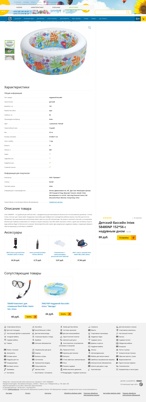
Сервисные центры (56, 202)
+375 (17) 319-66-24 (21, 14)
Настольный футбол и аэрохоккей (18, 333)
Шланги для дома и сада (99, 366)
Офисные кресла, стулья (127, 356)
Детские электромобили (71, 333)
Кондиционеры (12, 363)
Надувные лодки (96, 337)
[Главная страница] (6, 21)
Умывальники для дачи (43, 350)
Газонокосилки (124, 366)
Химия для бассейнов (70, 327)
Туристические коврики (127, 363)
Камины (38, 353)
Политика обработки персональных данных (28, 4)
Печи (65, 363)
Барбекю (38, 340)
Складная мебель (13, 337)
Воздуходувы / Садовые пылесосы (74, 373)
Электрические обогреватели (101, 363)
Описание (56, 7)
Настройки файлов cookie (111, 393)
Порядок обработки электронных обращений (131, 394)
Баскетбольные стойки (43, 330)
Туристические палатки (71, 337)
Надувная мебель (97, 346)
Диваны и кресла (97, 343)
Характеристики (37, 7)
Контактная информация (51, 2)
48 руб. (15, 316)
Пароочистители (69, 350)
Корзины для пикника (70, 353)
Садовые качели (124, 340)
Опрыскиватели (40, 366)
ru (139, 14)
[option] (21, 299)
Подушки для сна (13, 360)
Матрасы (66, 356)
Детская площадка (13, 330)
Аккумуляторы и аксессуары (128, 369)
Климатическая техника (127, 353)
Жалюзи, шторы (40, 356)
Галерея (19, 7)
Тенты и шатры (124, 350)
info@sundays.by (13, 389)
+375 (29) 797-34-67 (21, 12)
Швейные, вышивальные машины (103, 360)
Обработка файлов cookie (51, 4)
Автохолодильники (97, 353)
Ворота (93, 330)
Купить (29, 317)
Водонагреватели (125, 360)
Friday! (139, 381)
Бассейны (38, 327)
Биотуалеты (11, 353)
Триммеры (10, 369)
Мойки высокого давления (72, 369)
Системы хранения (69, 330)
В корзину (124, 237)
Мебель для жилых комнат (100, 356)
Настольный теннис (126, 333)
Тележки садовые (69, 366)
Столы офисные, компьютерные (74, 360)
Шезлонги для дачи (69, 340)
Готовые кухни (12, 356)
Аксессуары (73, 7)
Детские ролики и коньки (127, 327)
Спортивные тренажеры (99, 333)
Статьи (40, 2)
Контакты (48, 393)
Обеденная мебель (125, 343)
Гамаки (9, 343)
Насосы (121, 337)
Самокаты (94, 327)
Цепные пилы (40, 369)
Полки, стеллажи (12, 350)
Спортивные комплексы (127, 330)
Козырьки (122, 346)
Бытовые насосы (12, 366)
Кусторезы (10, 373)
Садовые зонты (96, 340)
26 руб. (49, 314)
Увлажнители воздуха (42, 363)
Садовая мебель (12, 340)
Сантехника (39, 360)
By (135, 14)
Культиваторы (96, 369)
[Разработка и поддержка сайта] (141, 386)
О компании (17, 2)
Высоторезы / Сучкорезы (43, 373)
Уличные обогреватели (43, 343)
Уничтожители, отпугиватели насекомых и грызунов (71, 344)
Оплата (33, 2)
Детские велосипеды (42, 333)
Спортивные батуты (14, 327)
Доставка (26, 2)
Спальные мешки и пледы (44, 337)
